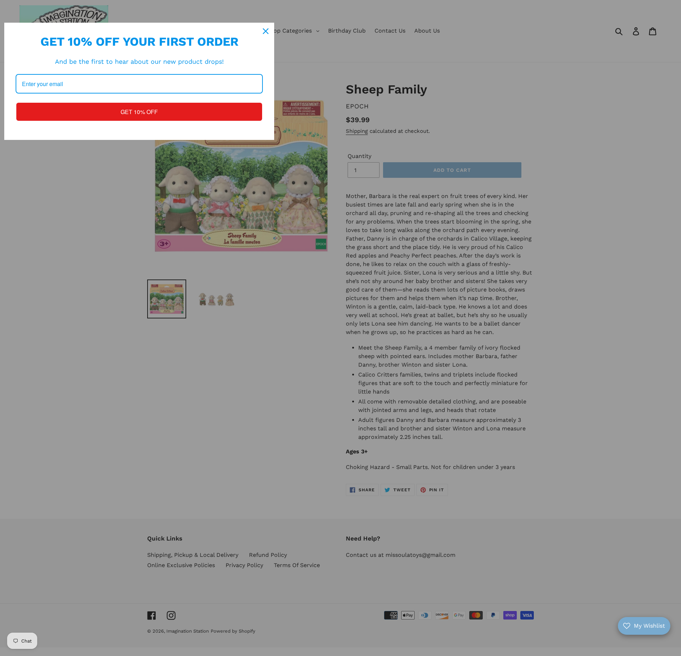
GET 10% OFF (139, 112)
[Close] (265, 31)
